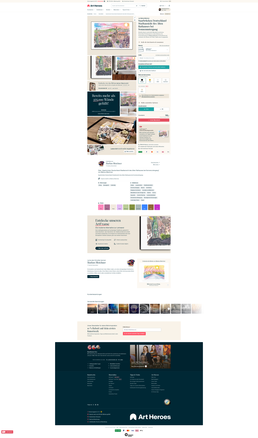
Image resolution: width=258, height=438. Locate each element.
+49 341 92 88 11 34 (112, 359)
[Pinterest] (95, 405)
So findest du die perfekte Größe (162, 55)
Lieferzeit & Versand (115, 366)
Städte (132, 185)
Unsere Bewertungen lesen (103, 113)
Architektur (148, 187)
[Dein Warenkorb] (169, 5)
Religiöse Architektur (136, 190)
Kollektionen (100, 9)
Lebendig (113, 185)
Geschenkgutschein (115, 368)
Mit (162, 109)
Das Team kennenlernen (137, 366)
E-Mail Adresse (126, 327)
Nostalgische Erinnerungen (150, 197)
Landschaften (139, 185)
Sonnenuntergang (135, 187)
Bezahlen (91, 366)
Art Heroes (155, 375)
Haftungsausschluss (123, 427)
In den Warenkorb (155, 120)
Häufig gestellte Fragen (95, 364)
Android (116, 88)
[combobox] (123, 5)
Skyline (149, 192)
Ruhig (100, 185)
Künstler (108, 9)
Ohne (147, 109)
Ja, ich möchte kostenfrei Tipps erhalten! (134, 333)
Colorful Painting (141, 195)
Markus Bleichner (145, 18)
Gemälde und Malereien (148, 190)
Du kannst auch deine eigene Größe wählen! (153, 61)
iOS (111, 88)
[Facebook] (97, 405)
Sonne (154, 192)
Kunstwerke (90, 9)
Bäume (142, 187)
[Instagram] (93, 405)
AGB (117, 427)
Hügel (142, 200)
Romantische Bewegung (136, 197)
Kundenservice (165, 8)
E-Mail (164, 10)
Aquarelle (133, 195)
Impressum (150, 427)
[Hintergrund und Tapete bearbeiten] (135, 20)
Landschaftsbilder (151, 195)
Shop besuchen (155, 162)
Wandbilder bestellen (115, 364)
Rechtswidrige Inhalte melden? (134, 427)
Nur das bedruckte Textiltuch (149, 70)
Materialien (116, 9)
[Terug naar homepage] (94, 6)
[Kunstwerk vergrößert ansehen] (135, 17)
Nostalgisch (106, 185)
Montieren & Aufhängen (95, 368)
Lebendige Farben (135, 200)
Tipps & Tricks (126, 9)
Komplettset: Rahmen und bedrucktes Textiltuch (153, 67)
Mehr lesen (156, 164)
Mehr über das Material (164, 45)
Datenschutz (144, 427)
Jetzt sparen (7, 432)
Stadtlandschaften (148, 185)
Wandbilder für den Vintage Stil (138, 192)
